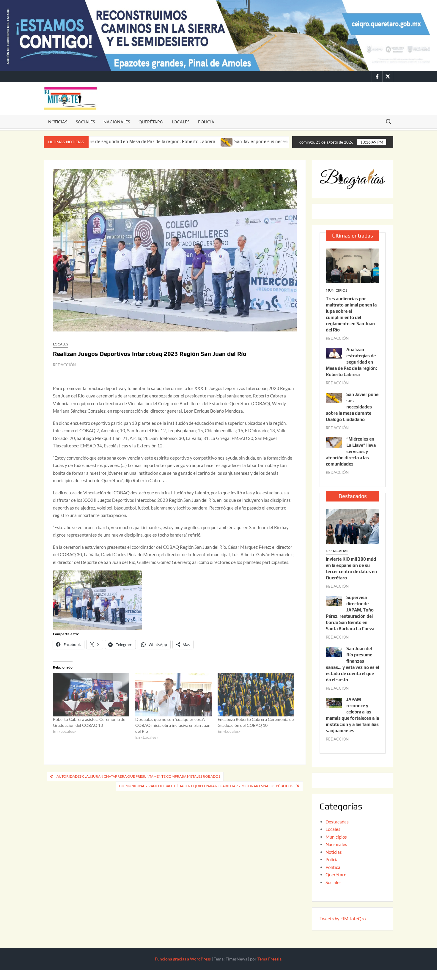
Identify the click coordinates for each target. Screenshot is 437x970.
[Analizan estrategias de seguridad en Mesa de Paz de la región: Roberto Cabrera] (334, 352)
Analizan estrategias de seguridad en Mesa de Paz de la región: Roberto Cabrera (351, 362)
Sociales (85, 121)
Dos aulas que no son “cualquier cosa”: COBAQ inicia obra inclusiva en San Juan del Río (172, 725)
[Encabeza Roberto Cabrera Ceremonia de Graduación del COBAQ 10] (256, 694)
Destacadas (337, 550)
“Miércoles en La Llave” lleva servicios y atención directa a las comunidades (351, 451)
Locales (180, 121)
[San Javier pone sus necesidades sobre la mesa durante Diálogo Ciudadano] (190, 141)
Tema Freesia (269, 958)
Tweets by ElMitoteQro (343, 918)
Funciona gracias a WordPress (183, 958)
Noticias (57, 121)
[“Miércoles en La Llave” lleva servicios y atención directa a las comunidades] (334, 442)
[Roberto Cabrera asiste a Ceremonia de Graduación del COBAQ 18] (91, 694)
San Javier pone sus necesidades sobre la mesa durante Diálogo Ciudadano (274, 141)
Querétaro (151, 121)
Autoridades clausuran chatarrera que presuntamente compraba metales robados (138, 776)
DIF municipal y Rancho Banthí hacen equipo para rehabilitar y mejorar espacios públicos (206, 786)
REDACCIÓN (64, 364)
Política (333, 867)
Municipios (336, 290)
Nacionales (116, 121)
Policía (206, 121)
